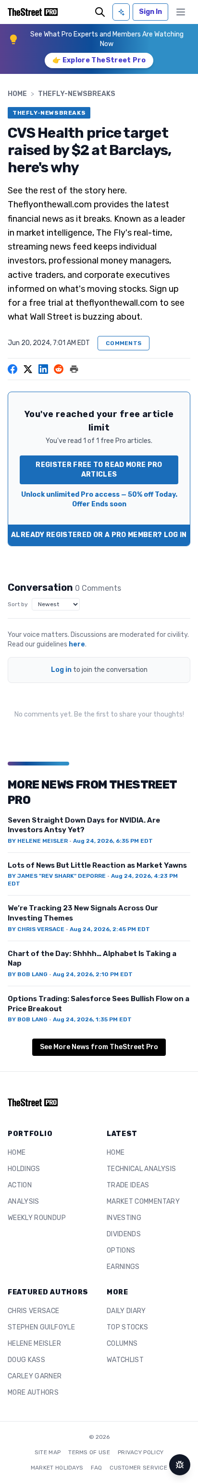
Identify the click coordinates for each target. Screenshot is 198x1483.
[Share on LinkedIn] (43, 369)
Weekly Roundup (37, 1218)
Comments (123, 343)
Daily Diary (126, 1311)
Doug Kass (26, 1360)
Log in (61, 670)
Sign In (150, 12)
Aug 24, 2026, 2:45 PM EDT (110, 929)
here (77, 644)
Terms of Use (89, 1452)
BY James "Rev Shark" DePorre (57, 876)
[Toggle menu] (180, 12)
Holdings (24, 1169)
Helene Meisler (34, 1343)
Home (17, 94)
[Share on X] (28, 369)
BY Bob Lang (28, 974)
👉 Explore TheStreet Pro (99, 60)
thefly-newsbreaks (76, 94)
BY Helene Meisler (38, 840)
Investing (124, 1218)
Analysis (23, 1201)
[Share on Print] (74, 369)
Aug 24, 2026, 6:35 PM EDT (113, 840)
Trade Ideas (128, 1185)
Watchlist (125, 1360)
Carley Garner (35, 1376)
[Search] (100, 12)
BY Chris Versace (36, 929)
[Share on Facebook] (12, 369)
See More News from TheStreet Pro (99, 1047)
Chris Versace (34, 1311)
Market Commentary (143, 1201)
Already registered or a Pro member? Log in (99, 535)
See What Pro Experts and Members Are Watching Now (107, 39)
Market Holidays (57, 1467)
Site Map (48, 1452)
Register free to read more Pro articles (99, 469)
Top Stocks (127, 1327)
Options (121, 1250)
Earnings (123, 1267)
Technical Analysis (141, 1169)
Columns (122, 1343)
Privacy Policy (140, 1452)
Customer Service (138, 1467)
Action (20, 1185)
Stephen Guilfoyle (41, 1327)
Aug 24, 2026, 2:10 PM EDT (93, 974)
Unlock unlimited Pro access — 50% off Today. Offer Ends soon (99, 499)
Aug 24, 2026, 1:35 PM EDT (92, 1019)
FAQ (96, 1467)
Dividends (124, 1234)
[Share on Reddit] (58, 369)
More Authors (33, 1392)
